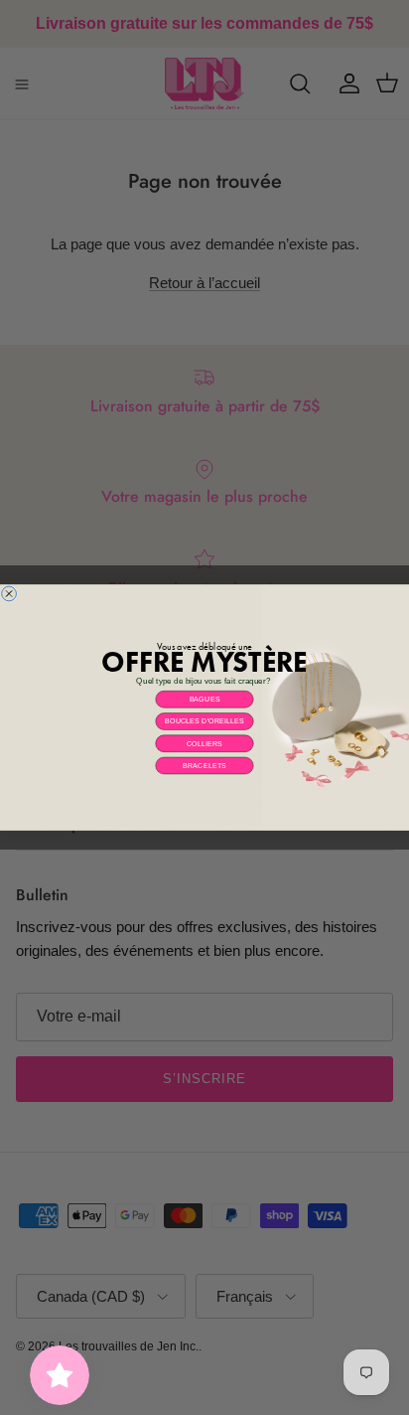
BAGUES (205, 700)
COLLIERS (205, 743)
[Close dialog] (9, 593)
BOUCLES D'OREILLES (204, 721)
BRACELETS (204, 765)
